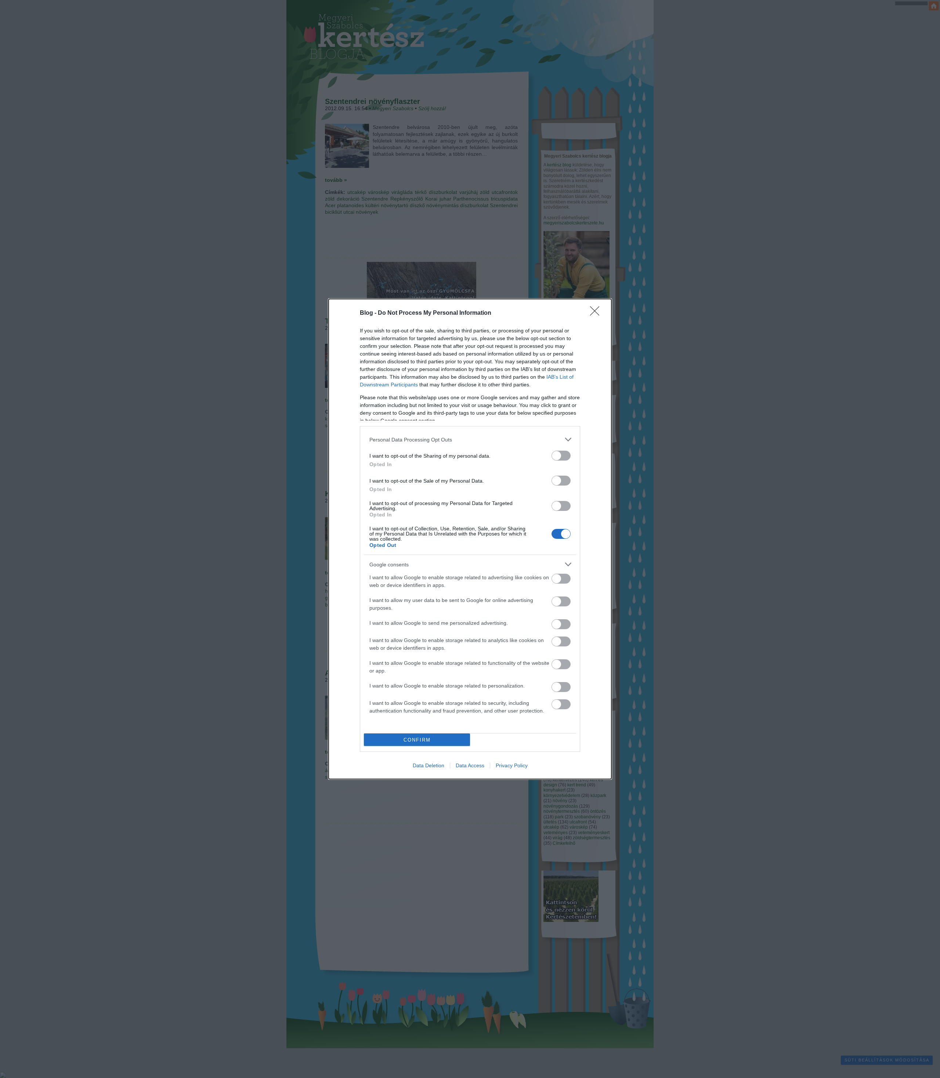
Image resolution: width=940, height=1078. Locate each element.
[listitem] (470, 439)
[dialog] (470, 539)
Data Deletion (428, 765)
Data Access (470, 765)
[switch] (561, 456)
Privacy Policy (512, 765)
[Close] (597, 313)
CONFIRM (417, 740)
